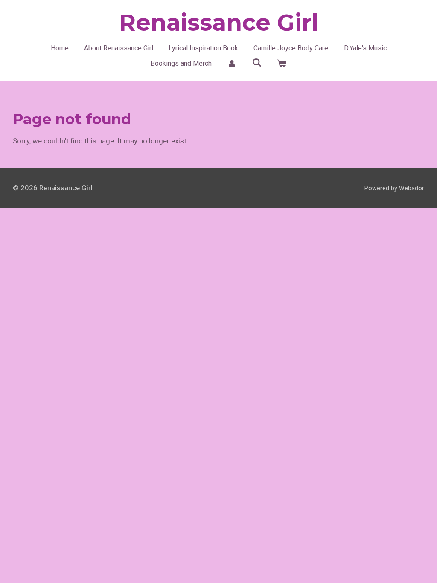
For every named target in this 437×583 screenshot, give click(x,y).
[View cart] (281, 63)
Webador (411, 188)
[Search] (256, 62)
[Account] (231, 63)
